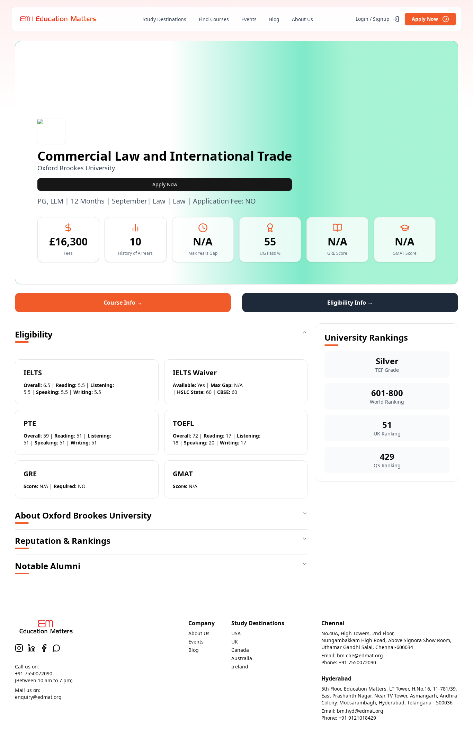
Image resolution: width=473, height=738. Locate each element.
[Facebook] (44, 648)
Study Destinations (164, 19)
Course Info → (123, 302)
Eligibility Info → (350, 302)
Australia (241, 658)
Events (249, 19)
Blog (274, 19)
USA (236, 633)
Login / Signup (373, 19)
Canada (240, 650)
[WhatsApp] (56, 648)
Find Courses (214, 19)
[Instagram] (19, 648)
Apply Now (425, 19)
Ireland (239, 666)
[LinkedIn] (31, 648)
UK (234, 641)
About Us (302, 19)
